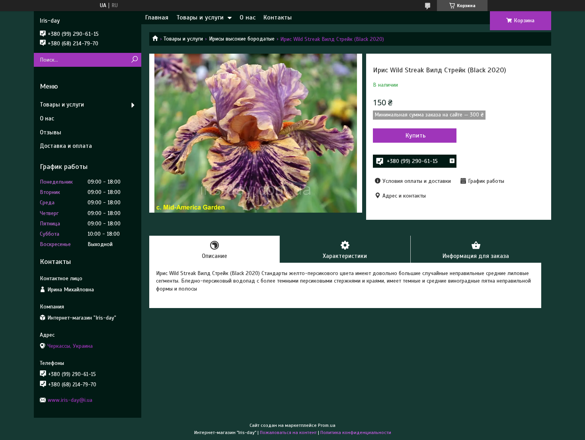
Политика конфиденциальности (355, 432)
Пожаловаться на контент (288, 432)
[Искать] (134, 60)
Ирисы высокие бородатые (242, 38)
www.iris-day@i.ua (70, 400)
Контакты (277, 17)
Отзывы (50, 132)
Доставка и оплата (66, 145)
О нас (247, 17)
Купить (416, 136)
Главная (156, 17)
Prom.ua (326, 425)
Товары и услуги (200, 17)
